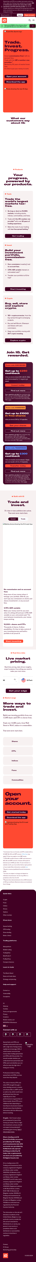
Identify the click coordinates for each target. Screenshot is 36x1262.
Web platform (7, 946)
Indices (5, 906)
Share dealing (7, 932)
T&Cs (6, 400)
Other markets (7, 915)
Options (5, 912)
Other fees (24, 854)
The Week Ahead (8, 973)
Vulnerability (6, 993)
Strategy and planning (9, 979)
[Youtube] (20, 1035)
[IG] (4, 20)
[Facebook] (6, 1035)
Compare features (8, 962)
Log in (20, 15)
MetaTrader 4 (7, 956)
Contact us (6, 990)
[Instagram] (13, 1035)
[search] (29, 20)
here (27, 867)
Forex (4, 903)
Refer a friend (7, 935)
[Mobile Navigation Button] (33, 20)
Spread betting (7, 926)
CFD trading (6, 929)
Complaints (6, 996)
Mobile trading (7, 950)
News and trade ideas (9, 976)
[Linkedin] (27, 1035)
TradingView (6, 953)
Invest (13, 519)
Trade (23, 519)
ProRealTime (7, 959)
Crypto (5, 899)
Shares (5, 909)
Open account (29, 15)
